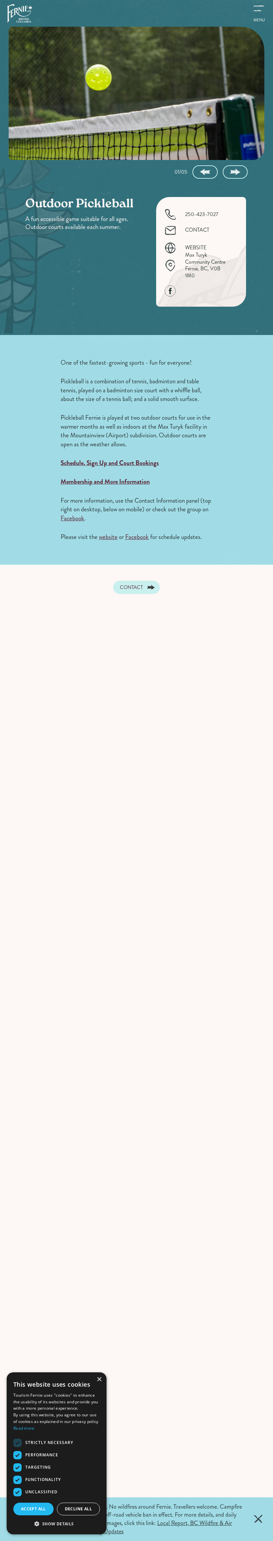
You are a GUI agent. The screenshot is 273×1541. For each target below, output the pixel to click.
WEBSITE (195, 247)
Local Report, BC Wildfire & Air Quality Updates (158, 1527)
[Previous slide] (204, 172)
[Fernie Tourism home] (19, 13)
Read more (24, 1428)
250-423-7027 (201, 214)
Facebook (72, 518)
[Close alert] (258, 1519)
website (108, 536)
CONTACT (197, 230)
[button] (56, 1524)
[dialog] (57, 1453)
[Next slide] (235, 172)
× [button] (99, 1379)
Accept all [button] (33, 1509)
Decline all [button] (78, 1509)
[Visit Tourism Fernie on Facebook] (170, 291)
